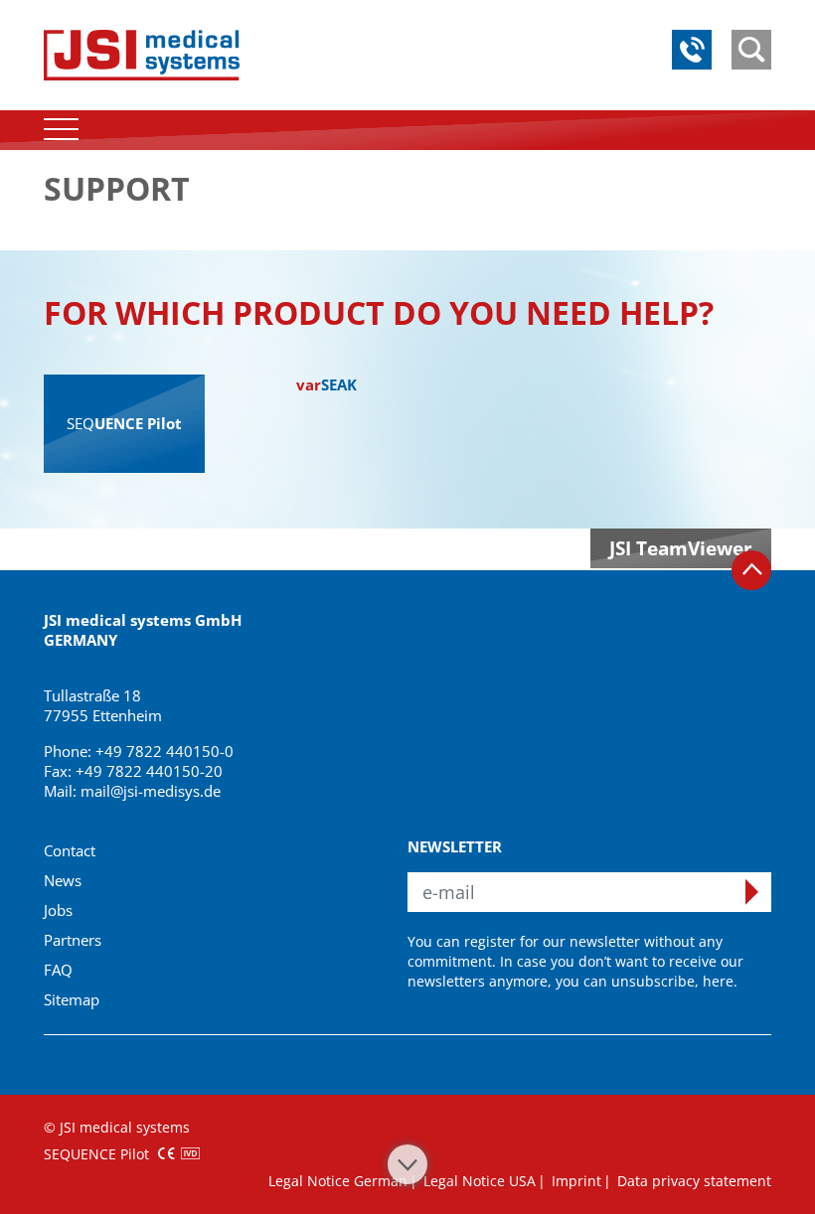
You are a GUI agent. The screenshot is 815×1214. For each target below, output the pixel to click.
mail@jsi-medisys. (142, 791)
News (63, 880)
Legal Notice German (338, 1180)
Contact (69, 850)
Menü (61, 130)
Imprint (576, 1180)
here (718, 981)
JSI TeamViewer (680, 548)
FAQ (58, 970)
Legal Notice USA (479, 1180)
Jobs (58, 910)
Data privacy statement (694, 1180)
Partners (72, 940)
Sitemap (71, 999)
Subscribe (751, 892)
